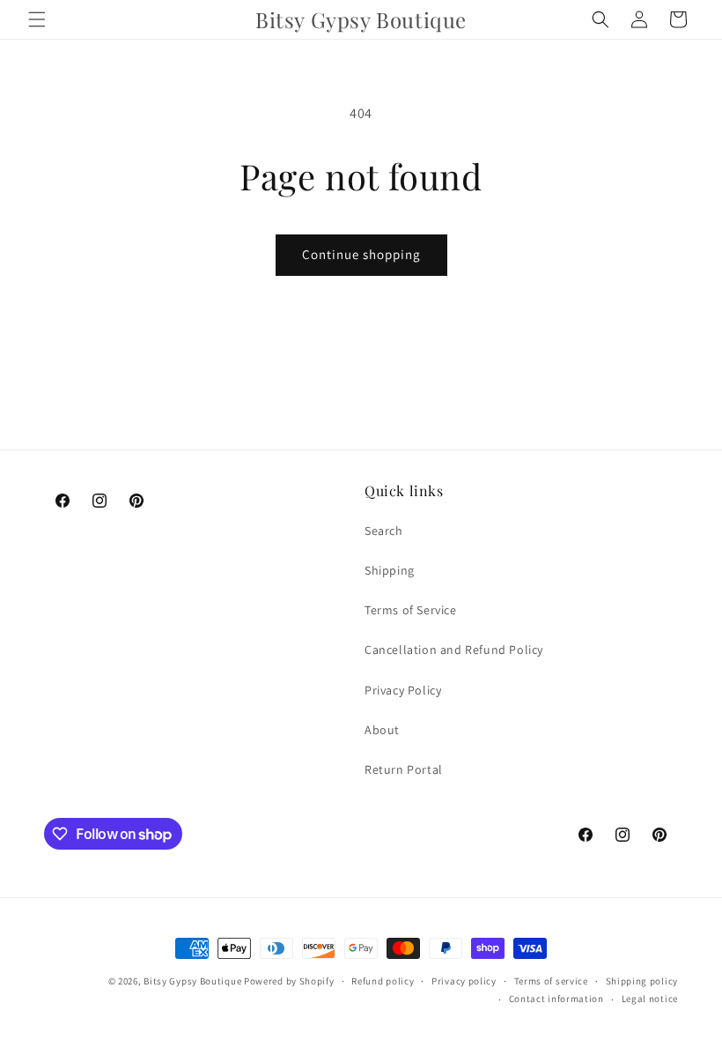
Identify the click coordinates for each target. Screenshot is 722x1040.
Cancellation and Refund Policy (454, 649)
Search (384, 531)
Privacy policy (464, 981)
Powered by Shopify (289, 981)
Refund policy (382, 981)
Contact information (556, 998)
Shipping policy (642, 981)
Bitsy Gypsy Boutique (192, 981)
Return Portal (404, 769)
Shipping (390, 570)
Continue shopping (361, 254)
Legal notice (650, 998)
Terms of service (551, 981)
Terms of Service (411, 610)
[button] (37, 19)
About (382, 730)
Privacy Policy (403, 690)
